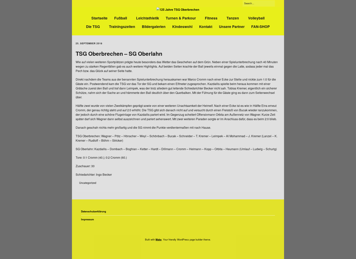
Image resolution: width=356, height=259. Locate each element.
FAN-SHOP (260, 26)
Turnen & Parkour (181, 18)
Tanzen (233, 18)
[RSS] (183, 247)
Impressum (87, 219)
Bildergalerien (154, 26)
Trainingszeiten (122, 26)
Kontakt (205, 26)
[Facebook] (172, 247)
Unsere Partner (232, 26)
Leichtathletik (147, 18)
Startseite (99, 18)
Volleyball (256, 18)
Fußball (120, 18)
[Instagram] (177, 247)
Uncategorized (87, 183)
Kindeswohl (182, 26)
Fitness (211, 18)
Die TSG (93, 26)
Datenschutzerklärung (93, 211)
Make (158, 239)
